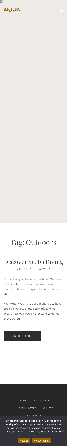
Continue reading (26, 338)
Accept (24, 440)
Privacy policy (41, 440)
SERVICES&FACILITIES (35, 415)
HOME (23, 400)
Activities (44, 269)
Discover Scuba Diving (33, 261)
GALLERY (48, 408)
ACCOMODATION (43, 400)
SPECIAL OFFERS (27, 408)
